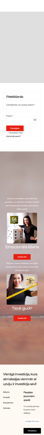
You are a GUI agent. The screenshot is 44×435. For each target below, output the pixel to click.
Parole (9, 116)
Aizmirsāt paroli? (13, 136)
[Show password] (34, 120)
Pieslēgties (15, 128)
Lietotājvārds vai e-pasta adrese (20, 105)
